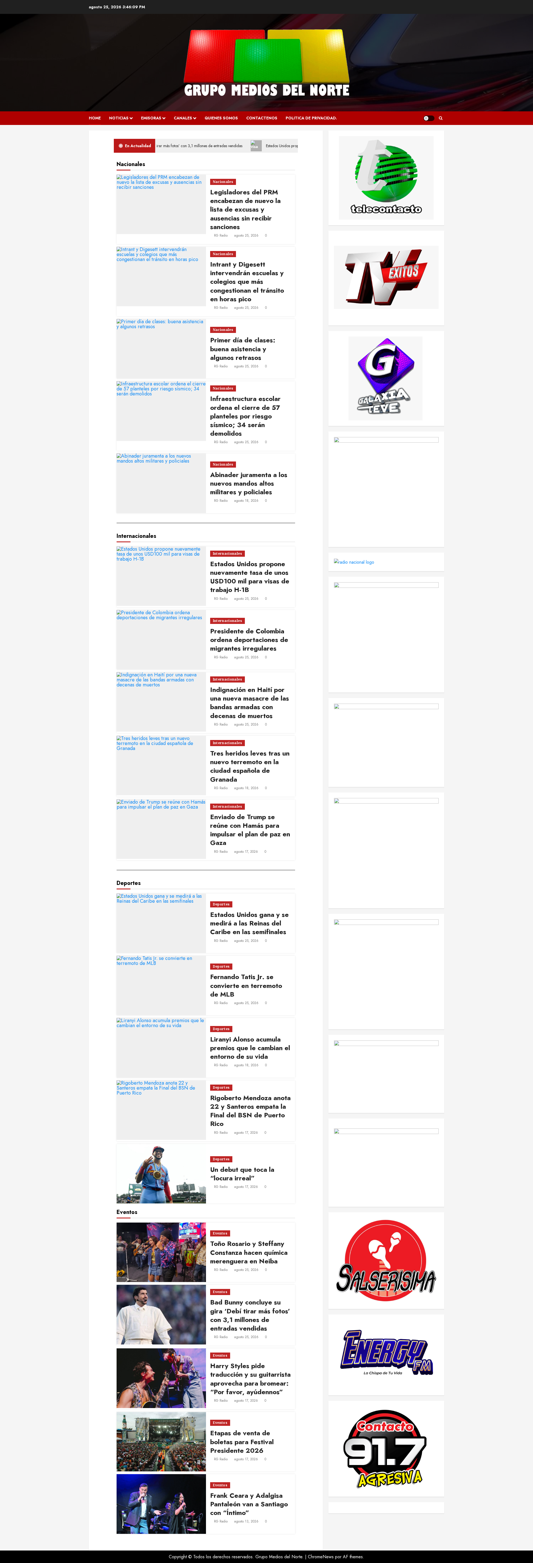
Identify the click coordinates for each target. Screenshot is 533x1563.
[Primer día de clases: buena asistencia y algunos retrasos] (161, 348)
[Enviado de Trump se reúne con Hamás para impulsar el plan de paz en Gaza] (161, 829)
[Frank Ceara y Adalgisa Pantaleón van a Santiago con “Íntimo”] (161, 1504)
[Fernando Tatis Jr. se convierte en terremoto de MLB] (161, 985)
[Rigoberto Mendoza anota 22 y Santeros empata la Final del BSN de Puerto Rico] (161, 1110)
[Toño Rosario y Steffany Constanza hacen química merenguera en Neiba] (161, 1252)
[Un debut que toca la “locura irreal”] (161, 1173)
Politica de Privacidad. (311, 118)
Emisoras (151, 118)
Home (95, 118)
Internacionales (227, 553)
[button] (440, 118)
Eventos (220, 1233)
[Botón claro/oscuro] (428, 118)
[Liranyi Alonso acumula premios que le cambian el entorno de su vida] (161, 1047)
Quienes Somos (221, 118)
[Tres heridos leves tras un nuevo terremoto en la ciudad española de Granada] (161, 765)
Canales (183, 118)
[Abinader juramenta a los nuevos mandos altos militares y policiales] (161, 483)
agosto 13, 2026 (246, 1521)
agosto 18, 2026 (246, 500)
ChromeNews (321, 1557)
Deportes (221, 904)
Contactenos (261, 118)
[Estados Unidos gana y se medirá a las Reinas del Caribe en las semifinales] (161, 923)
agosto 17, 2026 (246, 851)
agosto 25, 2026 (246, 235)
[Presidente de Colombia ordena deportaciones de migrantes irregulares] (161, 639)
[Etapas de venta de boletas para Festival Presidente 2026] (161, 1441)
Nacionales (223, 181)
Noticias (119, 118)
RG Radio (221, 235)
